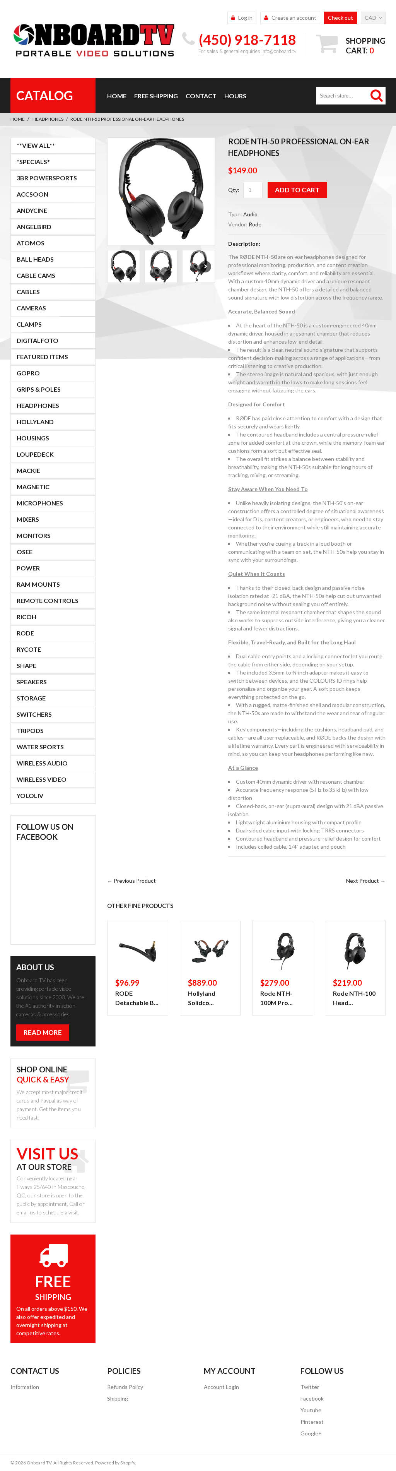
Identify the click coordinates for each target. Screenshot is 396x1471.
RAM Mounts (38, 584)
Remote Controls (48, 600)
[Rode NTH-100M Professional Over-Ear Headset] (282, 951)
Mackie (28, 470)
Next (205, 266)
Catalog (44, 95)
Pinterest (312, 1421)
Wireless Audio (42, 763)
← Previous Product (131, 880)
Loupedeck (35, 454)
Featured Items (42, 356)
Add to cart (297, 190)
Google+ (311, 1433)
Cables (28, 291)
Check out (340, 17)
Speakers (32, 681)
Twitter (309, 1387)
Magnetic (33, 486)
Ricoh (26, 616)
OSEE (24, 551)
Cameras (31, 308)
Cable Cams (36, 275)
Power (28, 568)
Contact (201, 95)
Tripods (30, 730)
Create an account (293, 17)
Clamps (29, 324)
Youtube (310, 1410)
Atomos (30, 243)
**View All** (36, 145)
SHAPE (26, 665)
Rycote (29, 649)
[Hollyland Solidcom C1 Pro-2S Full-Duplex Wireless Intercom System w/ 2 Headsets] (210, 951)
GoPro (28, 373)
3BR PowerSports (47, 178)
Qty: (233, 190)
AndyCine (32, 210)
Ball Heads (35, 259)
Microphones (40, 503)
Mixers (28, 519)
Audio (250, 214)
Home (116, 95)
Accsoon (32, 194)
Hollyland (35, 421)
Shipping (117, 1398)
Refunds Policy (125, 1387)
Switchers (34, 714)
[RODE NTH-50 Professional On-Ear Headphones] (161, 191)
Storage (31, 698)
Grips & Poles (39, 389)
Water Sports (40, 746)
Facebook (312, 1398)
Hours (235, 95)
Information (24, 1387)
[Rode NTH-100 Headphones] (355, 951)
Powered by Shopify (115, 1463)
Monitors (34, 535)
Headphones (47, 119)
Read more (43, 1032)
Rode (255, 224)
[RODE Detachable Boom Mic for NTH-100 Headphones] (137, 951)
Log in (245, 17)
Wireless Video (42, 779)
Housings (33, 438)
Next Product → (366, 880)
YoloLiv (30, 795)
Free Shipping (156, 95)
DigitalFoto (37, 340)
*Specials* (33, 161)
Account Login (221, 1387)
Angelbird (34, 226)
